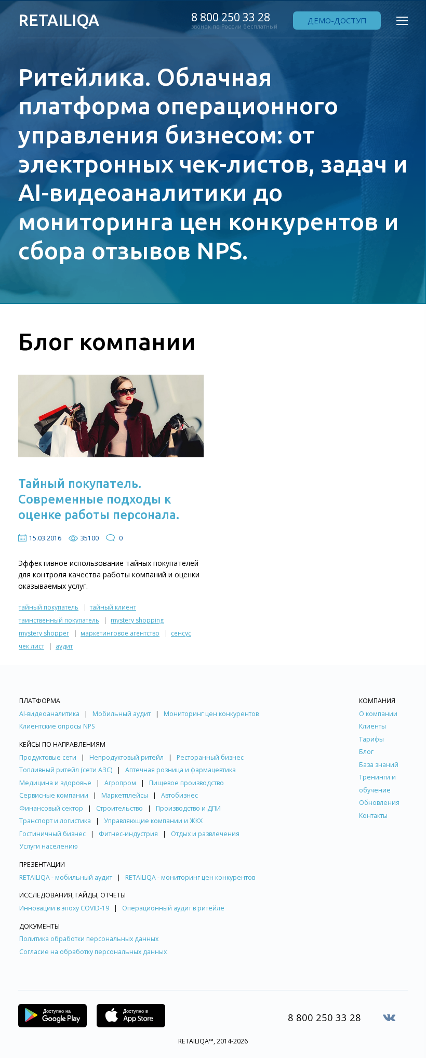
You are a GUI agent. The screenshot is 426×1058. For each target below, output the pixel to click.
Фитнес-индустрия (128, 833)
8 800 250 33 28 (230, 17)
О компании (378, 713)
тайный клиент (113, 607)
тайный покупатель (48, 607)
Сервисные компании (53, 795)
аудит (64, 646)
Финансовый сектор (51, 808)
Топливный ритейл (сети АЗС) (65, 769)
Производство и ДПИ (188, 808)
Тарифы (371, 739)
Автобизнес (179, 795)
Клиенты (372, 726)
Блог (366, 751)
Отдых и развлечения (205, 833)
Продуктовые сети (47, 757)
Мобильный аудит (121, 713)
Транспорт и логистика (55, 820)
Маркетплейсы (124, 795)
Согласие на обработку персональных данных (93, 951)
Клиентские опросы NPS (57, 726)
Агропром (120, 782)
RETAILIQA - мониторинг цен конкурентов (190, 877)
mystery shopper (44, 633)
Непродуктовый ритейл (126, 757)
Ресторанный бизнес (210, 757)
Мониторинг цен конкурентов (211, 713)
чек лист (31, 646)
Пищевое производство (186, 782)
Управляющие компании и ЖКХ (153, 820)
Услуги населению (48, 846)
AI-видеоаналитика (49, 713)
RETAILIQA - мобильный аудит (65, 877)
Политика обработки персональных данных (88, 938)
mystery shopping (137, 620)
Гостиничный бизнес (52, 833)
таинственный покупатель (59, 620)
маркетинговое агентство (120, 633)
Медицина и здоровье (55, 782)
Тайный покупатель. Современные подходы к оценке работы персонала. (98, 499)
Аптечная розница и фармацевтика (180, 769)
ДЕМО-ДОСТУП (337, 20)
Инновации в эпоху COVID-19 (64, 908)
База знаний (378, 764)
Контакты (373, 815)
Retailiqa (58, 20)
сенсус (181, 633)
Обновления (379, 802)
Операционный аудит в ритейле (173, 908)
